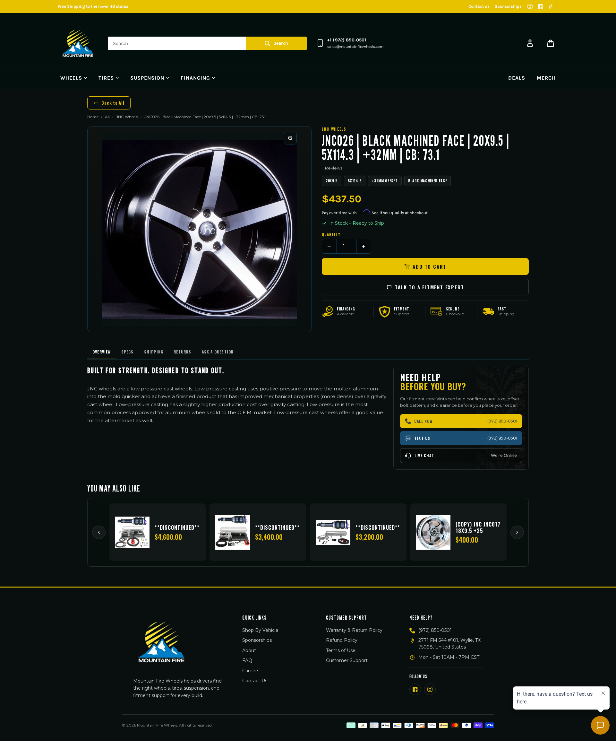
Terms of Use (340, 650)
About (249, 650)
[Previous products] (99, 532)
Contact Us (254, 681)
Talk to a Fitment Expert (429, 287)
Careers (250, 671)
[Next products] (517, 532)
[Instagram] (530, 6)
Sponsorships (508, 6)
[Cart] (550, 43)
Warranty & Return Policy (354, 630)
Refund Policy (341, 640)
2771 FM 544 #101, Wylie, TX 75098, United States (449, 643)
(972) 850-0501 (435, 630)
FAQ (247, 660)
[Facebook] (540, 6)
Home (92, 116)
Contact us (479, 6)
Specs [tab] (127, 351)
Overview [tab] (101, 351)
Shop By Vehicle (260, 630)
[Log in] (530, 43)
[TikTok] (550, 6)
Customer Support (347, 660)
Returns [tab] (182, 351)
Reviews (333, 167)
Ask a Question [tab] (218, 351)
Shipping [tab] (154, 351)
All (107, 116)
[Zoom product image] (290, 138)
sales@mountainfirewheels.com (355, 46)
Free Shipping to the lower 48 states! (94, 6)
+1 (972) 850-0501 (346, 40)
